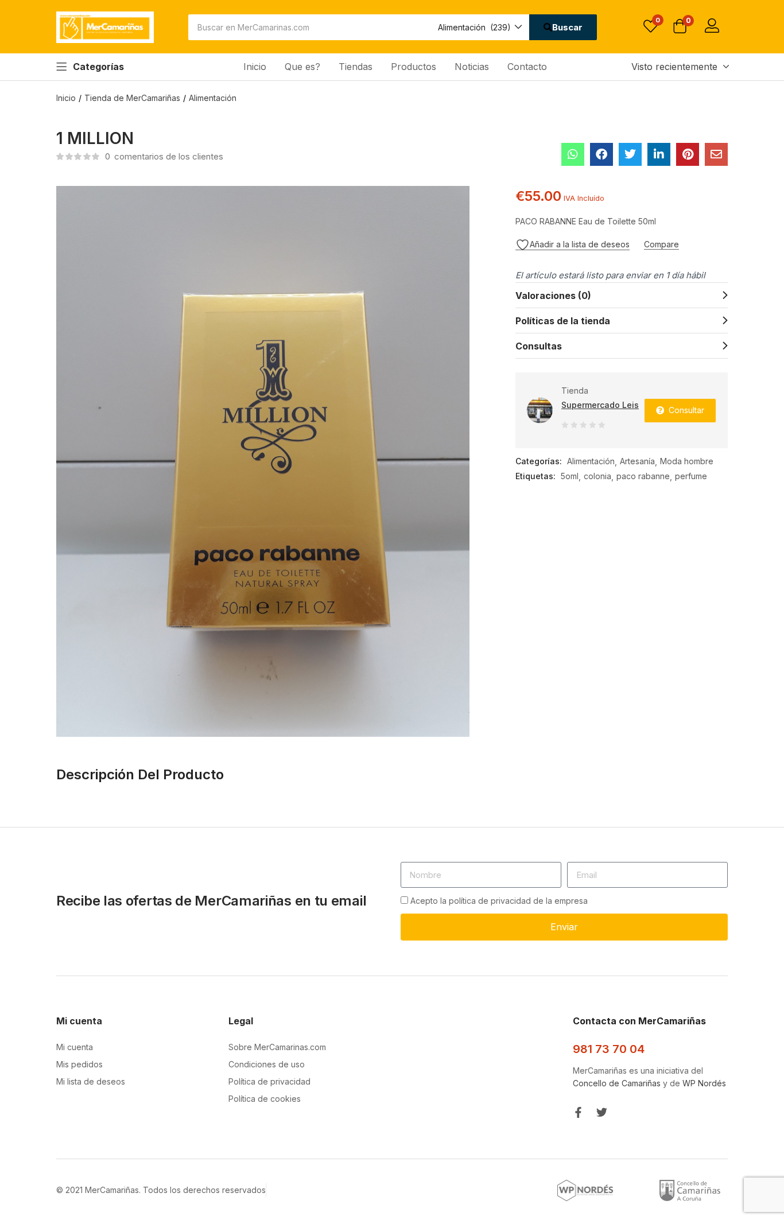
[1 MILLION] (572, 154)
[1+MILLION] (630, 154)
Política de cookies (264, 1099)
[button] (479, 27)
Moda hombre (686, 461)
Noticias (472, 66)
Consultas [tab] (538, 346)
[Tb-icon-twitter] (601, 1112)
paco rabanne (643, 476)
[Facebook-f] (578, 1112)
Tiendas (355, 66)
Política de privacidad (269, 1081)
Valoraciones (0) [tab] (553, 295)
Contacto (527, 66)
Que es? (302, 66)
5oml (570, 476)
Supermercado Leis (600, 405)
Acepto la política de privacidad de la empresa (499, 901)
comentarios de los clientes (164, 156)
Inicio (254, 66)
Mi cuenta (74, 1047)
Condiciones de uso (266, 1064)
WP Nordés (704, 1083)
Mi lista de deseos (90, 1081)
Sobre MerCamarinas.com (277, 1047)
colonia (597, 476)
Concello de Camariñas (617, 1083)
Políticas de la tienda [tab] (562, 321)
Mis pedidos (79, 1064)
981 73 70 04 (609, 1049)
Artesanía (637, 461)
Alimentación (212, 98)
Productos (413, 66)
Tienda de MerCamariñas (132, 98)
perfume (691, 476)
